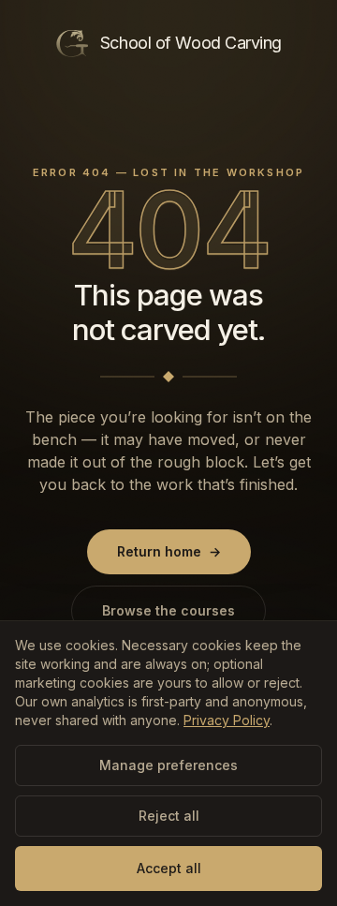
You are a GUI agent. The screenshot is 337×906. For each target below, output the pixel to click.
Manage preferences (168, 765)
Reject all (169, 816)
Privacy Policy (226, 720)
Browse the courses (168, 610)
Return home (169, 551)
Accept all (169, 868)
